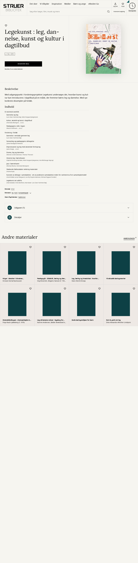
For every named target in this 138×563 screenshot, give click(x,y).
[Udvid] (30, 193)
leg (12, 193)
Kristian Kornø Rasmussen (12, 281)
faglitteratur (22, 197)
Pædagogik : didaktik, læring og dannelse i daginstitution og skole (51, 278)
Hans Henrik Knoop (79, 281)
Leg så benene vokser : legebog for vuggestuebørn (50, 320)
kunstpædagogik (23, 193)
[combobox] (69, 11)
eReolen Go (93, 3)
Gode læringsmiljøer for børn (82, 320)
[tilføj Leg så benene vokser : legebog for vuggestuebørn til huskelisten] (65, 288)
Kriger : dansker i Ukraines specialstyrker (13, 278)
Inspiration (57, 3)
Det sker (33, 3)
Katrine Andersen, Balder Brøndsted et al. (51, 322)
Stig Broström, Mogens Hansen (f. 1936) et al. (51, 281)
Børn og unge (79, 3)
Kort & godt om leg (113, 320)
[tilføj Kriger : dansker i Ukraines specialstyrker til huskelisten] (30, 247)
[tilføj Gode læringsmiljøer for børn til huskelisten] (99, 288)
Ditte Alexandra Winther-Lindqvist (118, 322)
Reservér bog (23, 64)
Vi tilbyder (44, 3)
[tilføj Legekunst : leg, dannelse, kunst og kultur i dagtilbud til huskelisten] (6, 25)
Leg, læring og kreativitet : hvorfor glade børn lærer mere (85, 278)
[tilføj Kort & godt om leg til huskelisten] (134, 288)
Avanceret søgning (119, 12)
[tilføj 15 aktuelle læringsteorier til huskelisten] (134, 247)
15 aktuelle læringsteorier (115, 278)
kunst (16, 193)
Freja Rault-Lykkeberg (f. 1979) (13, 322)
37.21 (13, 189)
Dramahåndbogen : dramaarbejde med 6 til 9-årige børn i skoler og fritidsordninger (17, 320)
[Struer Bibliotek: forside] (13, 7)
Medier (67, 3)
